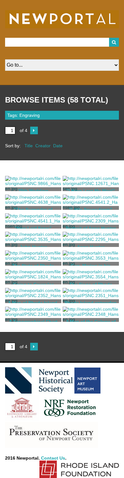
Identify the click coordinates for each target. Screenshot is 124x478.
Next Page (34, 130)
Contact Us (53, 458)
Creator (43, 145)
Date (58, 145)
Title (28, 145)
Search (114, 42)
